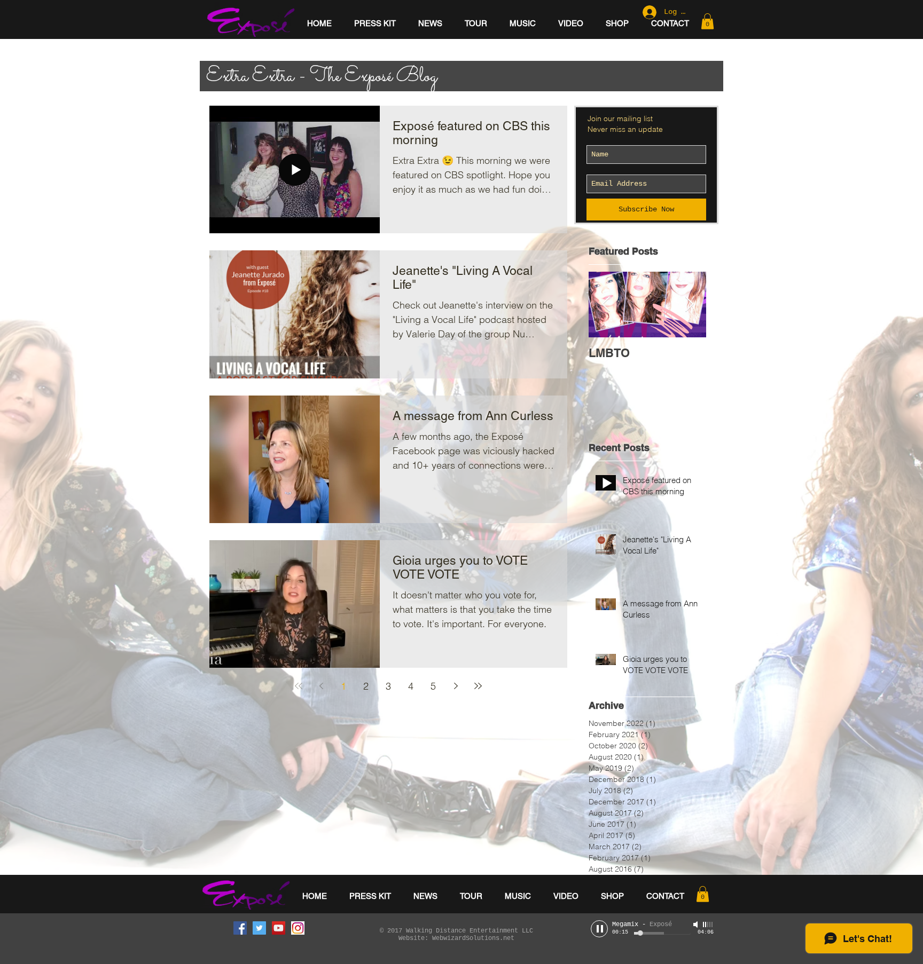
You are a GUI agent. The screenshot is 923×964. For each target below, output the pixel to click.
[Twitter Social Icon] (259, 928)
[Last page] (478, 686)
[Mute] (696, 924)
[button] (707, 21)
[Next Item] (689, 305)
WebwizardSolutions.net (473, 938)
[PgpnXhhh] (297, 928)
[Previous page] (321, 686)
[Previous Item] (606, 305)
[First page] (298, 686)
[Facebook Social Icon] (240, 928)
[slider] (708, 924)
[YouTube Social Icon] (278, 928)
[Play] (599, 928)
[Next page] (455, 686)
